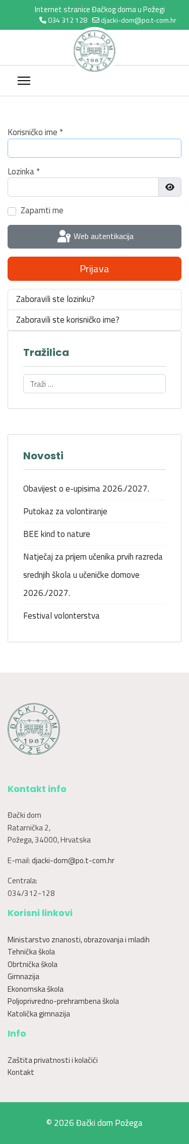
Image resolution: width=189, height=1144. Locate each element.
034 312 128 (67, 20)
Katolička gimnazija (39, 1013)
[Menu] (24, 81)
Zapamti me (42, 211)
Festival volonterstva (61, 615)
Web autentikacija (103, 236)
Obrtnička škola (32, 964)
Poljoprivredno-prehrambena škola (63, 1001)
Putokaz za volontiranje (65, 511)
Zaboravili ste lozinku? (55, 299)
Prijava (94, 268)
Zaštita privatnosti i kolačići (53, 1060)
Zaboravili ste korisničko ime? (67, 319)
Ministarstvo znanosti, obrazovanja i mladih (79, 939)
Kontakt (21, 1072)
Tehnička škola (31, 951)
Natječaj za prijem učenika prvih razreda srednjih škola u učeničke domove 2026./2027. (93, 574)
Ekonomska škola (36, 989)
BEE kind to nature (56, 533)
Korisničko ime (35, 133)
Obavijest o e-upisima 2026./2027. (86, 488)
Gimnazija (23, 976)
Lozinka (24, 172)
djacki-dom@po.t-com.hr (138, 20)
